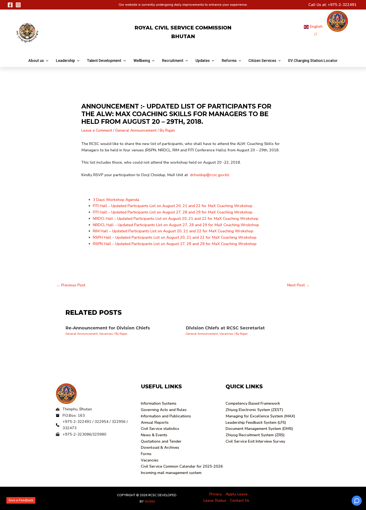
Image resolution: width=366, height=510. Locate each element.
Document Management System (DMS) (259, 428)
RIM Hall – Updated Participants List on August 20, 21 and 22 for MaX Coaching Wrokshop (173, 231)
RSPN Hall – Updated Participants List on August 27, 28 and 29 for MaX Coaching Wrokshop (174, 243)
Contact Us (239, 500)
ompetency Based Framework (253, 403)
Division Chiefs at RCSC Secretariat (225, 327)
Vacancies (106, 334)
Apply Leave (236, 494)
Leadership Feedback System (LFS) (256, 422)
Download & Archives (160, 447)
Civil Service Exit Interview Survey (255, 441)
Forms (146, 453)
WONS (149, 501)
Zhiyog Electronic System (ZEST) (254, 409)
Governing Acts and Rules (164, 409)
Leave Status (215, 500)
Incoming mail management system (171, 472)
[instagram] (18, 5)
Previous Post (70, 285)
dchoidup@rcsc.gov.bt (209, 174)
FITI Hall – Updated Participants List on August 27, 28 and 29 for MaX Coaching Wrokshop (172, 212)
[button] (38, 60)
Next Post (298, 285)
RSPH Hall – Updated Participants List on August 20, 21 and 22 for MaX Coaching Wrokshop (174, 237)
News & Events (154, 435)
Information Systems (158, 403)
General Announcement (136, 130)
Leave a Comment (96, 130)
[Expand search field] (315, 34)
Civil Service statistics (160, 428)
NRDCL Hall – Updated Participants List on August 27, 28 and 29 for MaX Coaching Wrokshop (176, 224)
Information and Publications (166, 416)
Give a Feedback (20, 500)
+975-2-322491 (342, 4)
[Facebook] (10, 5)
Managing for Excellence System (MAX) (260, 416)
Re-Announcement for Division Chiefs (107, 327)
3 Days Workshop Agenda (116, 199)
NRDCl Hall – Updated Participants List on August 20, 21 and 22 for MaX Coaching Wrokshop (175, 218)
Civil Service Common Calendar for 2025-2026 (182, 466)
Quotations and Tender (161, 441)
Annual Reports (155, 422)
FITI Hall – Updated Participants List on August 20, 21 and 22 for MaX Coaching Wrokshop (172, 205)
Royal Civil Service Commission (183, 28)
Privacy (215, 494)
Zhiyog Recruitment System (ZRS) (255, 435)
